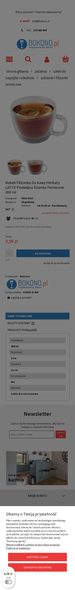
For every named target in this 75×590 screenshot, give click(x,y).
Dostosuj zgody (37, 557)
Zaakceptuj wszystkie (37, 567)
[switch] (8, 582)
